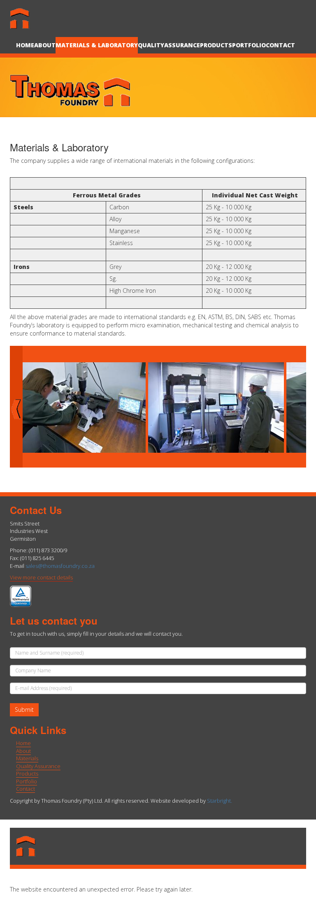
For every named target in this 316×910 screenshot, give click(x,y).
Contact (280, 45)
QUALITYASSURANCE (169, 45)
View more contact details (41, 577)
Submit (24, 709)
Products (216, 45)
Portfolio (249, 45)
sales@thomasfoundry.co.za (60, 566)
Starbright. (219, 800)
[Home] (27, 18)
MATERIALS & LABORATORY (97, 45)
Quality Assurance (38, 766)
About (45, 45)
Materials (27, 758)
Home (25, 45)
